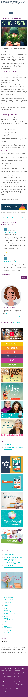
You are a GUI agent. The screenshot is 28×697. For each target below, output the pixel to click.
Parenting (6, 618)
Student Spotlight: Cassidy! (7, 217)
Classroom (3, 685)
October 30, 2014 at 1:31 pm (10, 261)
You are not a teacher (8, 565)
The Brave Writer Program (18, 673)
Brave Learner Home (8, 597)
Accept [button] (11, 13)
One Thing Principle (8, 615)
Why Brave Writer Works (5, 672)
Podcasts (6, 450)
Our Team (6, 616)
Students (5, 629)
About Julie (3, 673)
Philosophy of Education (9, 619)
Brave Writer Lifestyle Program (10, 446)
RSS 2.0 (23, 213)
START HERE (16, 322)
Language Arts (7, 610)
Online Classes (16, 676)
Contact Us (3, 689)
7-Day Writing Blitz (8, 444)
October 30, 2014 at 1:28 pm (10, 232)
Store (2, 687)
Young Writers (7, 632)
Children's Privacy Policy (18, 684)
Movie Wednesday (8, 611)
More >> (8, 313)
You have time (7, 553)
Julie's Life (6, 608)
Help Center (17, 688)
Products (5, 624)
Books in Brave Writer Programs (7, 688)
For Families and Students (18, 674)
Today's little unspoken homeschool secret (13, 557)
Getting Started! (17, 670)
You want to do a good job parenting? (12, 562)
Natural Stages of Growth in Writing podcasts (13, 567)
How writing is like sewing (9, 554)
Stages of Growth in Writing (19, 672)
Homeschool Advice (13, 212)
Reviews (5, 626)
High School (6, 605)
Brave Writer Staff (4, 692)
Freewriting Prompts (8, 449)
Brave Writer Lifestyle (8, 599)
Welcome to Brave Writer (6, 670)
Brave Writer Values (5, 674)
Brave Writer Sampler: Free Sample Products (13, 447)
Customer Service (4, 691)
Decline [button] (16, 13)
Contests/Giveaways (8, 602)
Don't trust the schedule (9, 560)
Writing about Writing (21, 212)
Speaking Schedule (8, 627)
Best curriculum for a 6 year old (10, 556)
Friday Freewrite (7, 604)
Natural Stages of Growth (9, 613)
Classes (5, 600)
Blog (2, 684)
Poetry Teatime (7, 622)
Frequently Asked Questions (6, 676)
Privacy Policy (17, 316)
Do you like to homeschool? (10, 559)
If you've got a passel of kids (10, 563)
